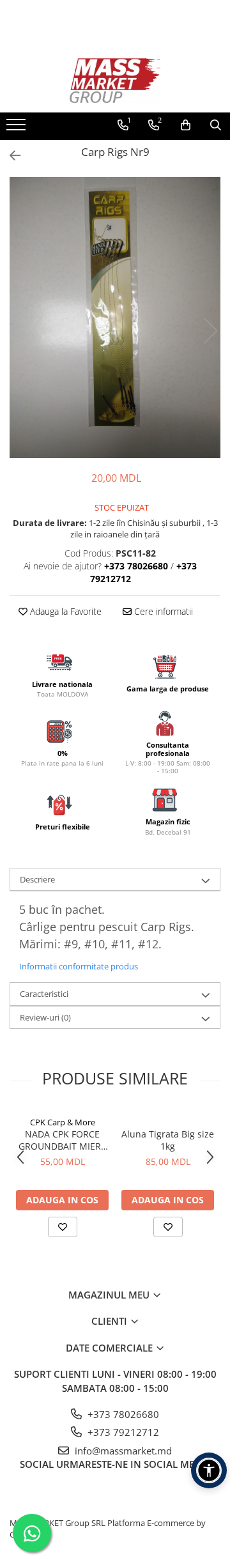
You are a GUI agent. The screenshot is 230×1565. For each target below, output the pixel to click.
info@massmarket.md (122, 1450)
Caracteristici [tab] (44, 993)
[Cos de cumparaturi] (185, 125)
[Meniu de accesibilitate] (209, 1470)
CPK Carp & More (62, 1122)
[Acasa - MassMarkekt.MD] (115, 80)
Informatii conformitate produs (78, 966)
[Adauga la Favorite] (62, 1227)
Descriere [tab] (37, 879)
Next (210, 331)
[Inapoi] (9, 155)
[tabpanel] (115, 317)
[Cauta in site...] (215, 125)
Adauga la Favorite (64, 611)
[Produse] (17, 128)
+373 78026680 (122, 1414)
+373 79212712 (122, 1432)
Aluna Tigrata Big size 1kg (167, 1140)
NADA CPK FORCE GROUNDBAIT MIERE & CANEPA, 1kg (62, 1140)
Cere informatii (162, 611)
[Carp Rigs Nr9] (115, 317)
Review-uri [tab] (45, 1017)
